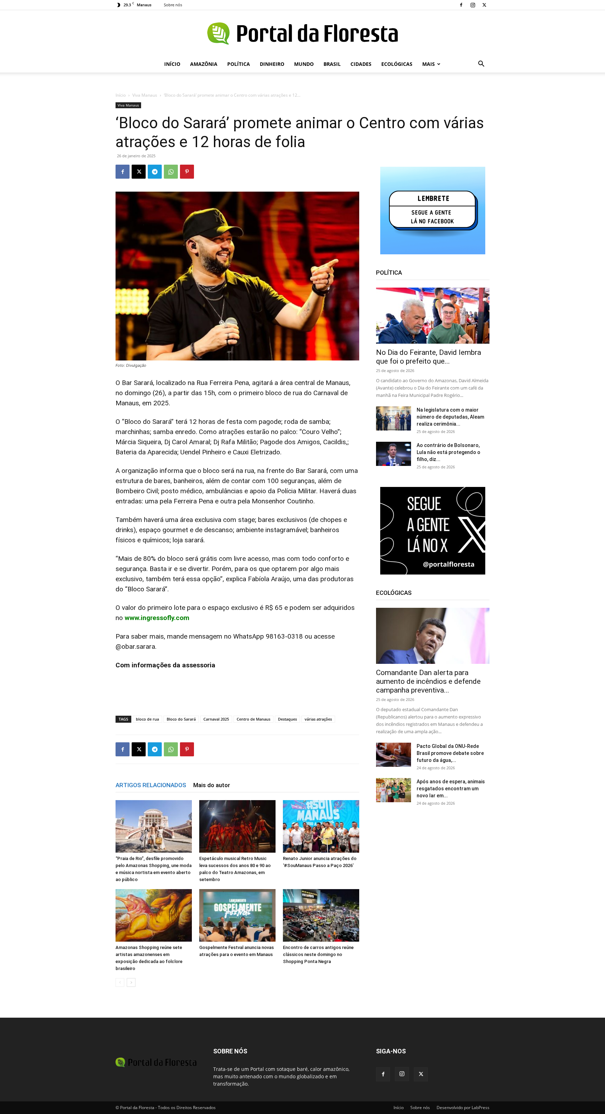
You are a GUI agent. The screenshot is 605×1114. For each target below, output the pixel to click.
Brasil (332, 64)
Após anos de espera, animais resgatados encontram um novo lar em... (451, 788)
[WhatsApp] (171, 172)
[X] (484, 5)
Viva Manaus (144, 95)
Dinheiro (272, 64)
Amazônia (203, 64)
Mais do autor (211, 785)
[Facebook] (461, 5)
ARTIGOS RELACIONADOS (151, 785)
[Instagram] (472, 5)
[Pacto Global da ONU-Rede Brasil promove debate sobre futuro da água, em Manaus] (393, 755)
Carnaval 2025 (216, 719)
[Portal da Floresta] (302, 33)
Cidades (360, 64)
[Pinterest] (187, 172)
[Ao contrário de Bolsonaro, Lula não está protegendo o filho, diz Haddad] (393, 454)
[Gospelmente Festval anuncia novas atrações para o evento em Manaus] (237, 915)
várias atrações (318, 719)
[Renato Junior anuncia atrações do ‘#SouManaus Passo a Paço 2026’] (321, 826)
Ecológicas (396, 64)
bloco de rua (147, 719)
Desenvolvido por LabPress (463, 1107)
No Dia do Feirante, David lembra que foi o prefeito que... (428, 356)
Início (172, 64)
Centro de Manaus (253, 719)
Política (238, 64)
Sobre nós (173, 4)
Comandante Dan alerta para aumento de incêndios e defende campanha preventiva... (428, 681)
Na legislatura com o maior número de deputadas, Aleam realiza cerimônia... (450, 417)
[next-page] (131, 982)
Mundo (304, 64)
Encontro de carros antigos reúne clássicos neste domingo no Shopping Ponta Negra (318, 954)
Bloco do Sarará (181, 719)
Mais (428, 64)
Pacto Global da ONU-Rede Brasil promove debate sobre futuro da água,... (450, 753)
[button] (481, 64)
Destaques (287, 719)
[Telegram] (155, 172)
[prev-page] (120, 982)
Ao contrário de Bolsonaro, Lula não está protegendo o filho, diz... (448, 452)
